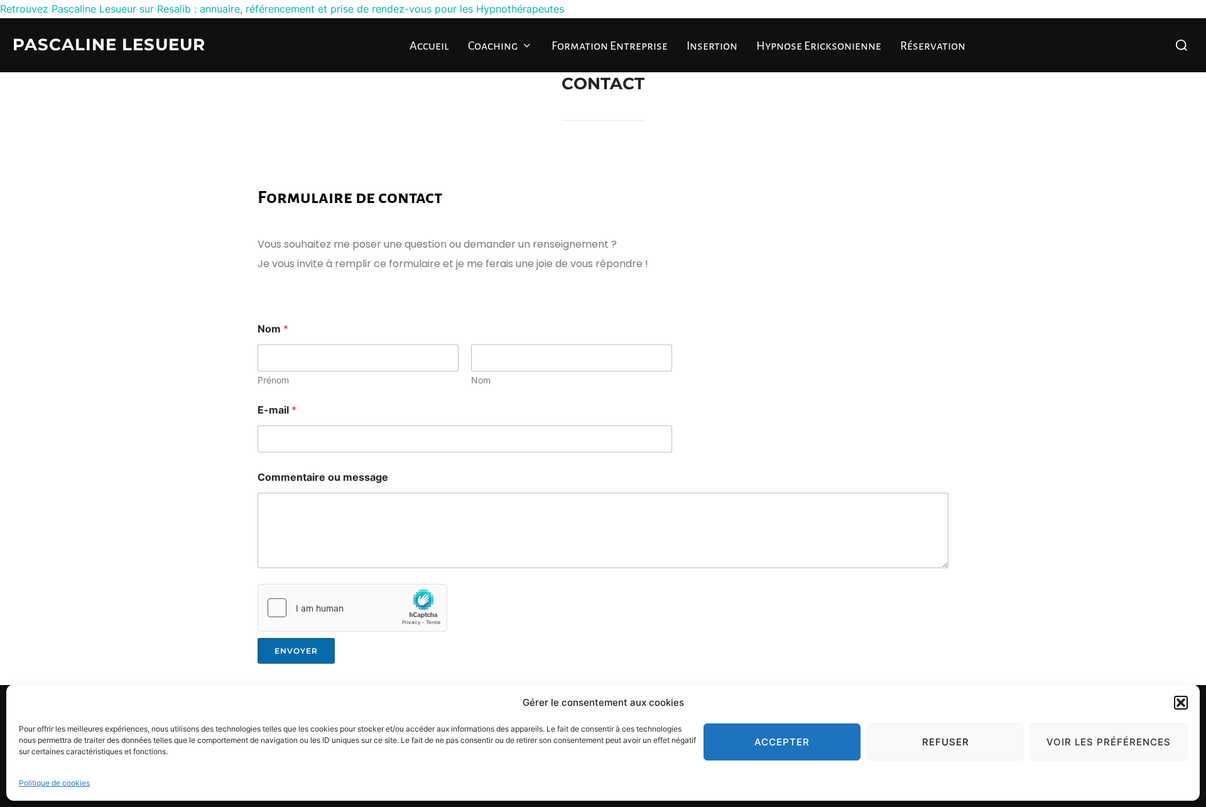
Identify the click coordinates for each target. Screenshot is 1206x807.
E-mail (277, 410)
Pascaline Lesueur (109, 45)
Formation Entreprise (609, 46)
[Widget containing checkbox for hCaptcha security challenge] (352, 608)
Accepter (782, 742)
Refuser (945, 742)
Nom (481, 380)
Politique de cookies (54, 783)
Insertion (712, 46)
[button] (1181, 702)
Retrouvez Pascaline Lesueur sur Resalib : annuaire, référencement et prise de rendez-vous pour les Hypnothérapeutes (282, 9)
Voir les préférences (1108, 742)
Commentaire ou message (323, 477)
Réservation (932, 46)
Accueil (429, 46)
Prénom (273, 380)
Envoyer (296, 651)
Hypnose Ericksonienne (818, 46)
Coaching (493, 46)
